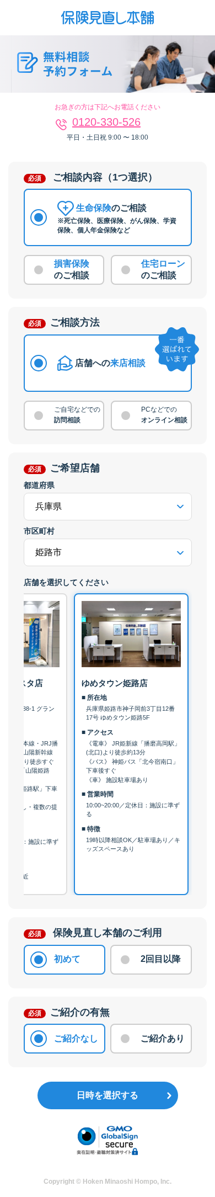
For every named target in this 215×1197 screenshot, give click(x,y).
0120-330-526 (106, 122)
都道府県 (39, 485)
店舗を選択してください (66, 582)
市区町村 (39, 530)
